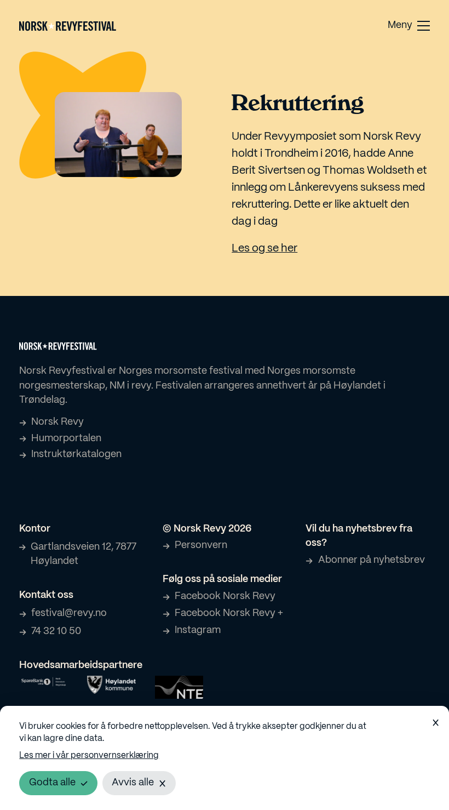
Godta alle (52, 783)
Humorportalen (66, 438)
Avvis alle (133, 783)
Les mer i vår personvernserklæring (89, 755)
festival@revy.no (69, 613)
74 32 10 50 (56, 631)
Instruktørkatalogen (76, 454)
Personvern (201, 545)
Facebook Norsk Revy (225, 596)
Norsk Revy (57, 422)
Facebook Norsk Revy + (229, 613)
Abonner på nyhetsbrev (371, 560)
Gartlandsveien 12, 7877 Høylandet (83, 555)
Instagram (198, 630)
